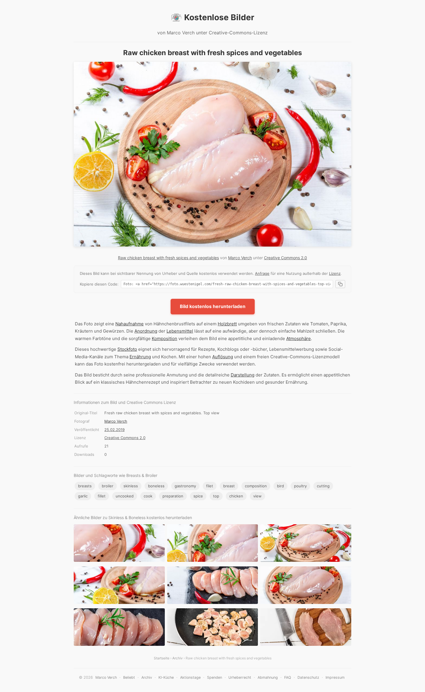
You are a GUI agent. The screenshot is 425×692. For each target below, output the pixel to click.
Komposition (164, 338)
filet (209, 486)
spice (198, 496)
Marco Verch (240, 257)
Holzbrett (227, 324)
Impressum (335, 677)
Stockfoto (127, 349)
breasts (85, 486)
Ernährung (140, 356)
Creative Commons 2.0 (285, 257)
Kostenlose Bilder (219, 17)
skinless (130, 486)
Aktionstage (190, 677)
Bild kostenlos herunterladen (212, 306)
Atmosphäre (298, 338)
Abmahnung (268, 677)
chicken (236, 496)
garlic (83, 496)
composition (256, 486)
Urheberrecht (239, 677)
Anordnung (145, 331)
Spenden (214, 677)
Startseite (161, 658)
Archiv (177, 658)
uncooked (125, 496)
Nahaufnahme (129, 324)
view (257, 496)
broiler (107, 486)
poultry (300, 486)
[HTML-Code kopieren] (340, 284)
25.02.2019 (114, 429)
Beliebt (129, 677)
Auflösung (222, 356)
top (216, 496)
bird (280, 486)
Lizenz (335, 273)
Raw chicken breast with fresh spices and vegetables (168, 257)
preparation (172, 496)
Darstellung (242, 375)
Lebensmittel (180, 331)
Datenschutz (308, 677)
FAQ (287, 677)
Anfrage (262, 273)
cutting (323, 486)
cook (148, 496)
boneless (156, 486)
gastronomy (185, 486)
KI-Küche (166, 677)
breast (229, 486)
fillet (102, 496)
